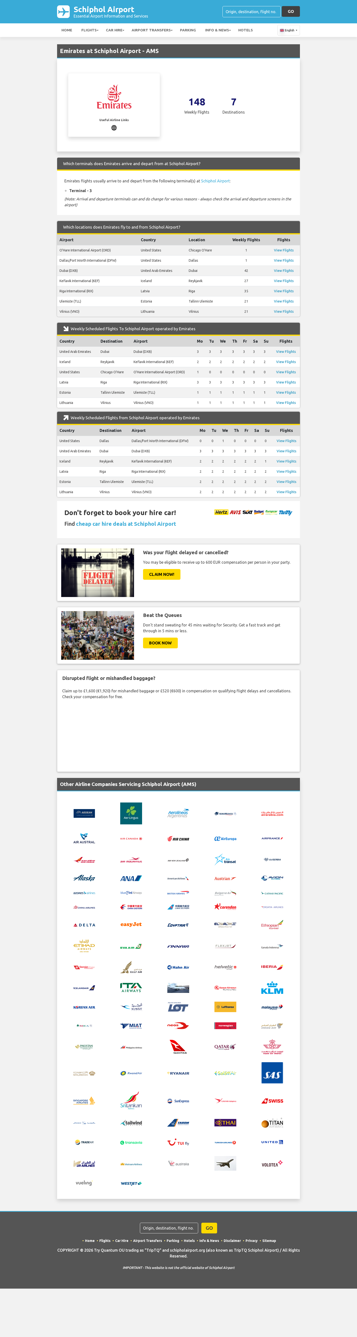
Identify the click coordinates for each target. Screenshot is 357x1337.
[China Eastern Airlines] (131, 906)
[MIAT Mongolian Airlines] (131, 1025)
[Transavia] (131, 1142)
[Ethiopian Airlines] (272, 924)
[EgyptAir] (178, 924)
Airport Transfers (151, 30)
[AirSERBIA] (272, 859)
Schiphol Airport (111, 11)
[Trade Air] (84, 1142)
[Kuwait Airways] (131, 1006)
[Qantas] (178, 1046)
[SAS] (272, 1072)
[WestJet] (131, 1183)
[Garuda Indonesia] (272, 946)
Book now (160, 643)
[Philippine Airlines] (131, 1046)
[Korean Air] (84, 1007)
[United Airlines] (272, 1142)
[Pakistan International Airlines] (84, 1046)
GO (291, 11)
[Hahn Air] (178, 967)
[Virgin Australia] (178, 1163)
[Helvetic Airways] (225, 967)
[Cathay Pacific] (272, 892)
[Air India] (84, 859)
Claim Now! (161, 574)
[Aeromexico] (225, 813)
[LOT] (178, 1006)
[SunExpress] (178, 1100)
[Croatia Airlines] (272, 906)
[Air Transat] (225, 859)
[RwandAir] (131, 1073)
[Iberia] (272, 967)
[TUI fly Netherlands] (178, 1142)
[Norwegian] (225, 1025)
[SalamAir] (225, 1073)
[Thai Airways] (225, 1122)
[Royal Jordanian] (84, 1073)
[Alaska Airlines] (84, 877)
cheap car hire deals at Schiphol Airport (126, 524)
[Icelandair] (84, 987)
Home (66, 30)
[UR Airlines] (84, 1163)
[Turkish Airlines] (225, 1142)
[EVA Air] (131, 946)
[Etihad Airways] (84, 945)
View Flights (284, 250)
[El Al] (225, 924)
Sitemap (269, 1241)
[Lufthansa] (225, 1006)
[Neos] (178, 1025)
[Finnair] (178, 946)
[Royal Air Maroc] (272, 1046)
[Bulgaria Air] (225, 892)
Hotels (245, 30)
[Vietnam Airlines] (131, 1163)
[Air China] (178, 838)
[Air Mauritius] (131, 859)
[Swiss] (272, 1100)
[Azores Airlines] (84, 892)
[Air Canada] (131, 838)
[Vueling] (84, 1182)
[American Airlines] (178, 878)
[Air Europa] (225, 838)
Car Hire (114, 30)
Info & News (217, 30)
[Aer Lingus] (131, 813)
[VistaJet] (225, 1163)
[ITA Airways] (131, 987)
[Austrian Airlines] (225, 878)
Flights (89, 30)
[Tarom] (178, 1122)
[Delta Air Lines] (84, 924)
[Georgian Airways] (84, 967)
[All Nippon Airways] (131, 878)
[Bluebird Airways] (131, 892)
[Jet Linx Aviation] (178, 987)
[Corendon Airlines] (225, 906)
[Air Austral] (84, 838)
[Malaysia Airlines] (272, 1007)
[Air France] (272, 838)
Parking (188, 30)
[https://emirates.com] (114, 127)
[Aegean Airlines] (84, 813)
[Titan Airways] (272, 1122)
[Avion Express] (272, 877)
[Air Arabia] (272, 813)
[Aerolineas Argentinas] (178, 813)
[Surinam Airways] (225, 1100)
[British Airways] (178, 892)
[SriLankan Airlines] (131, 1100)
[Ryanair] (178, 1073)
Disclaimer (232, 1241)
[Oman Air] (272, 1025)
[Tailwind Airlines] (131, 1122)
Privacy (252, 1241)
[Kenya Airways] (225, 987)
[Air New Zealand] (178, 859)
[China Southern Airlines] (178, 906)
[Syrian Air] (84, 1123)
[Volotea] (272, 1163)
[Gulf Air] (131, 966)
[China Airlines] (84, 906)
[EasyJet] (131, 924)
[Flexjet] (225, 946)
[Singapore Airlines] (84, 1100)
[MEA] (84, 1025)
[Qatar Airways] (225, 1046)
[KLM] (272, 987)
